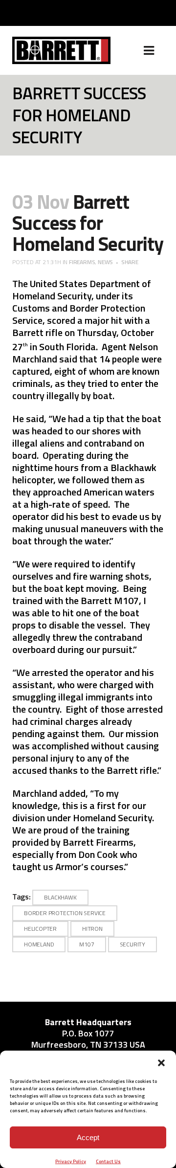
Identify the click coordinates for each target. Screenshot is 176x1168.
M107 (86, 944)
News (105, 262)
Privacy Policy (70, 1161)
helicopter (40, 928)
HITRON (92, 928)
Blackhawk (60, 897)
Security (132, 944)
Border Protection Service (65, 913)
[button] (161, 1063)
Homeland (39, 944)
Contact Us (108, 1161)
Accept (88, 1137)
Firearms (82, 262)
